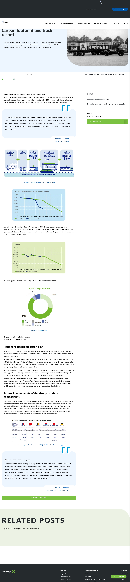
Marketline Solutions (101, 23)
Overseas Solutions (83, 23)
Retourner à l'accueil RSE (39, 498)
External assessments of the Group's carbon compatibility (106, 104)
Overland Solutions (66, 23)
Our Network (124, 574)
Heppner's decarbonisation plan (98, 99)
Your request (88, 574)
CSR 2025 (116, 23)
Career (123, 579)
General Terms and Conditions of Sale (95, 579)
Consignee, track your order (92, 9)
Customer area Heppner (120, 9)
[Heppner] (12, 23)
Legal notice (88, 576)
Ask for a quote (119, 576)
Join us (126, 23)
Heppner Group (50, 23)
